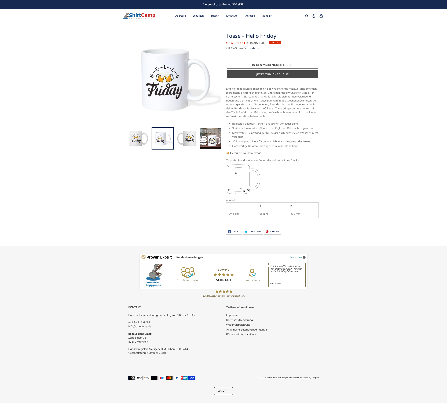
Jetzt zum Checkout (272, 74)
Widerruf (223, 391)
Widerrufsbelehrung (238, 324)
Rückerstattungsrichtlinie (241, 334)
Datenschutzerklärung (239, 320)
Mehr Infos (296, 257)
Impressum (232, 315)
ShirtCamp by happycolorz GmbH (283, 377)
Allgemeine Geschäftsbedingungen (247, 329)
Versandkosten (252, 48)
